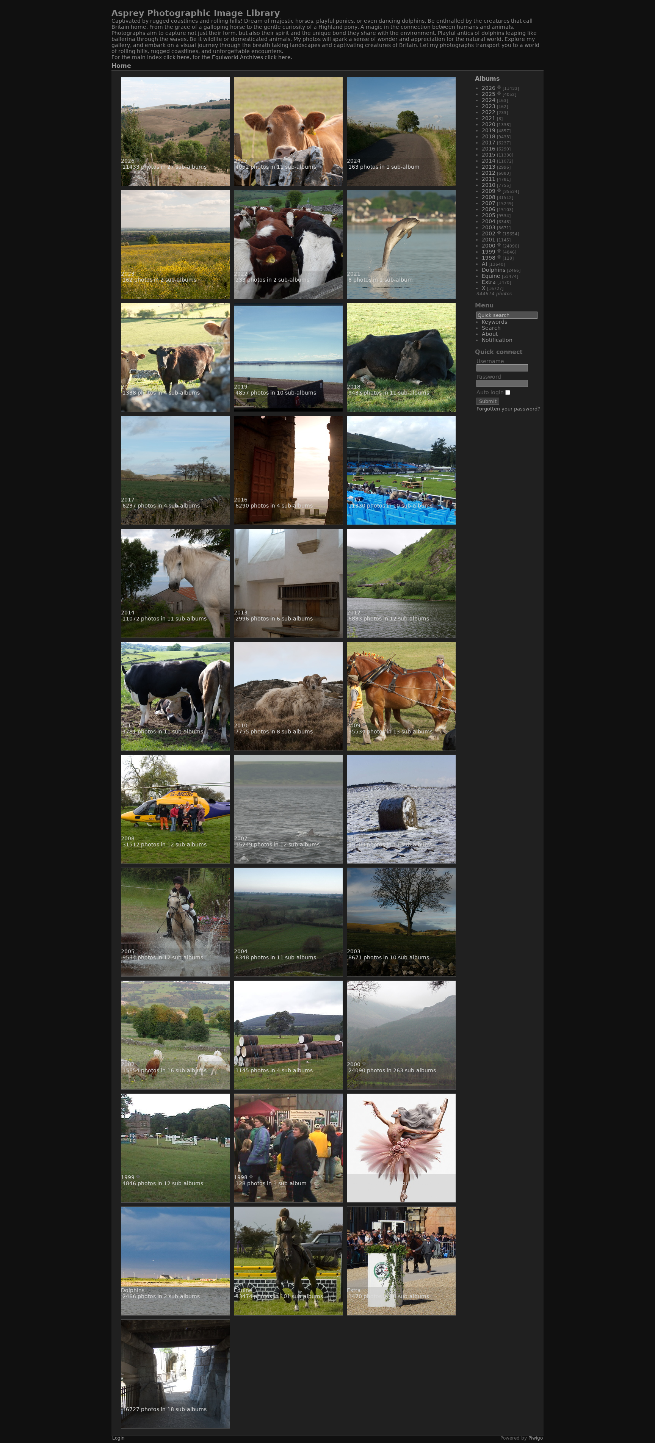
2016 (488, 149)
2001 (488, 240)
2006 (488, 209)
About (490, 334)
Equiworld (226, 57)
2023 (488, 106)
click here (176, 57)
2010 (488, 185)
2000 (488, 246)
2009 (488, 191)
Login (118, 1438)
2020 (488, 124)
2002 (488, 233)
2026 (488, 88)
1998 (488, 258)
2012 (488, 173)
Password (488, 377)
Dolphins (493, 270)
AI (484, 264)
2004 (488, 221)
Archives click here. (266, 57)
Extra (489, 282)
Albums (487, 78)
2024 (488, 100)
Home (121, 65)
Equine (491, 276)
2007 (488, 203)
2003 (488, 227)
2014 (488, 161)
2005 (488, 215)
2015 (488, 155)
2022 (488, 112)
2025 (488, 94)
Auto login (490, 392)
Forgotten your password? (508, 409)
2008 (488, 197)
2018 (488, 136)
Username (490, 361)
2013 (488, 167)
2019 (488, 130)
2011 (488, 179)
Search (491, 328)
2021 (488, 118)
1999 (488, 252)
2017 (488, 142)
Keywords (494, 322)
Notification (497, 340)
